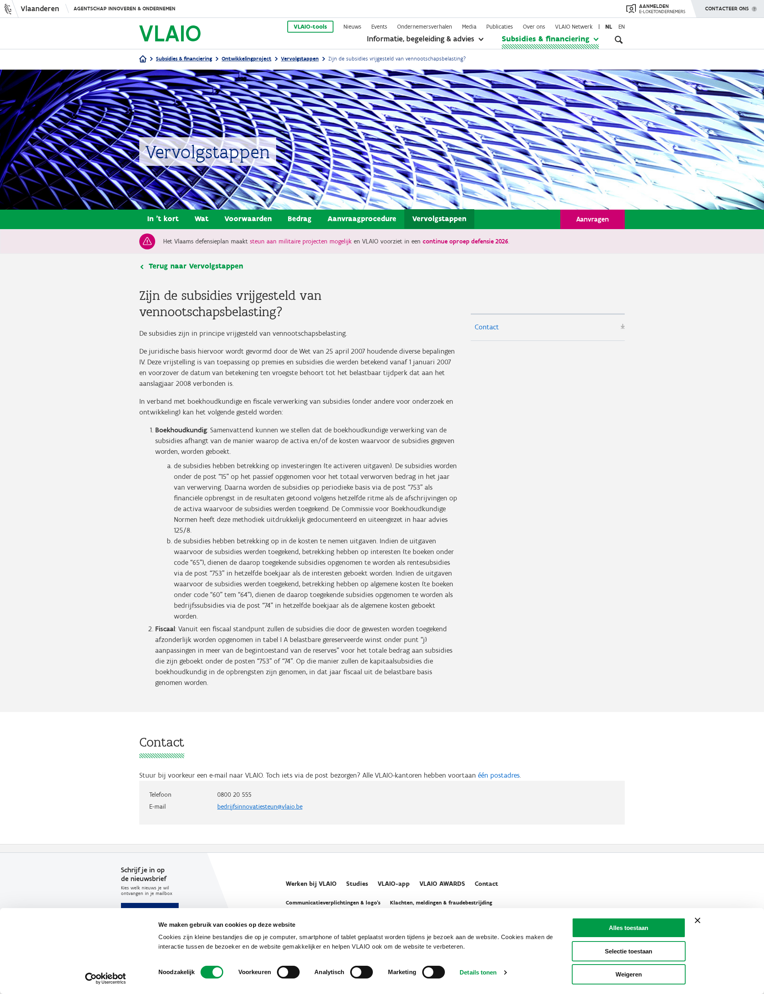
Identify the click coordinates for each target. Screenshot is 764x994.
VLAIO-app (394, 883)
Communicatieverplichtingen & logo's (333, 902)
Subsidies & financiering (545, 38)
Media (469, 26)
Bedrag (300, 218)
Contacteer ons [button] (727, 8)
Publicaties (499, 26)
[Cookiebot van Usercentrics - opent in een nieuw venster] (105, 978)
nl (608, 26)
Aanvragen (592, 219)
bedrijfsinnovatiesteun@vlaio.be (259, 806)
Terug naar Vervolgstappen (196, 266)
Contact (487, 327)
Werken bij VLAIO (311, 883)
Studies (357, 883)
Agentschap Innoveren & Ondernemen (124, 8)
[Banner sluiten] (697, 920)
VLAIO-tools (310, 26)
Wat (202, 218)
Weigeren (629, 974)
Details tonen (478, 972)
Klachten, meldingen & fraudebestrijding (441, 902)
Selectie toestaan (628, 951)
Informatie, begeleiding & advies (420, 38)
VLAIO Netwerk (573, 26)
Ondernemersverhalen (424, 26)
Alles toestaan (628, 927)
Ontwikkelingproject (246, 58)
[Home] (142, 59)
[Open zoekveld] (619, 40)
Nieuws (352, 26)
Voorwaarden (248, 218)
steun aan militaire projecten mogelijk (301, 241)
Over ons (534, 26)
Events (379, 26)
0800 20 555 (234, 794)
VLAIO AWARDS (442, 883)
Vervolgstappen (300, 58)
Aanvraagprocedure (361, 218)
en (621, 26)
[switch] (288, 972)
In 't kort (163, 218)
